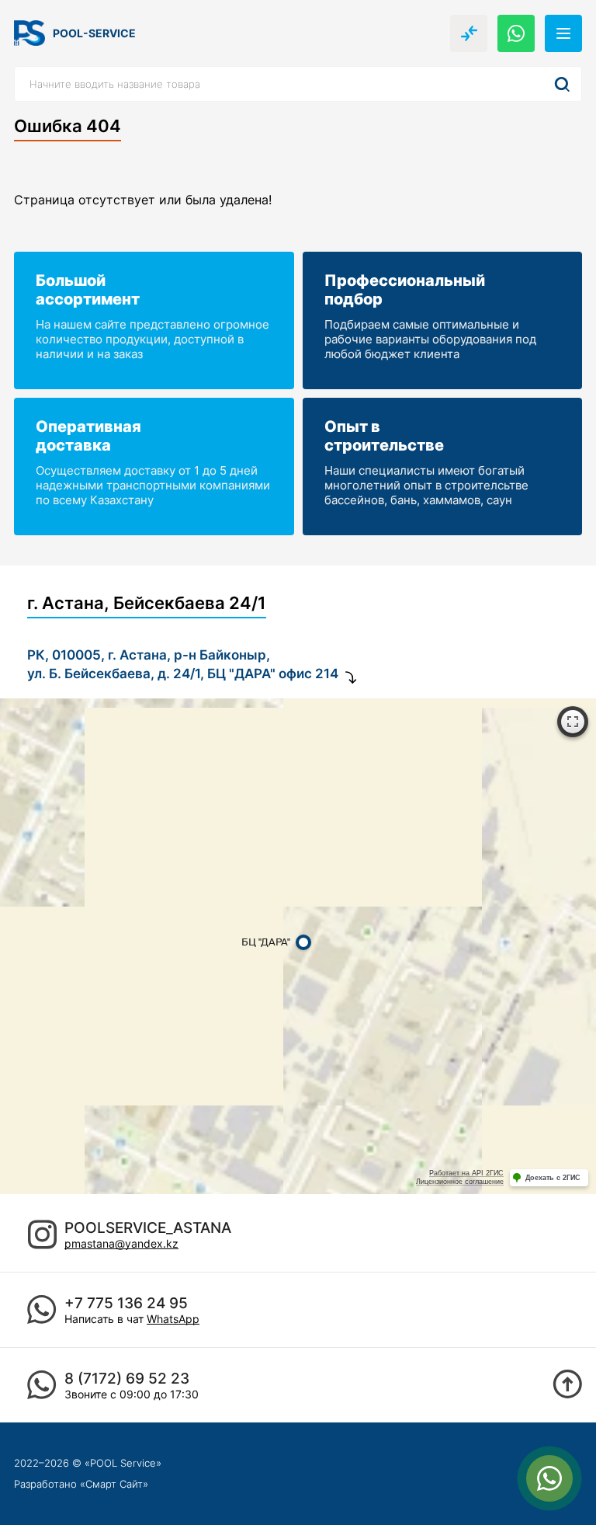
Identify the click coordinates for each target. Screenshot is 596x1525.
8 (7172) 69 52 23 (126, 1378)
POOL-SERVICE (94, 33)
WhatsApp (173, 1318)
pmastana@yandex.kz (121, 1243)
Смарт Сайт (114, 1484)
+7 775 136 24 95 (126, 1303)
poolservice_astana (147, 1228)
